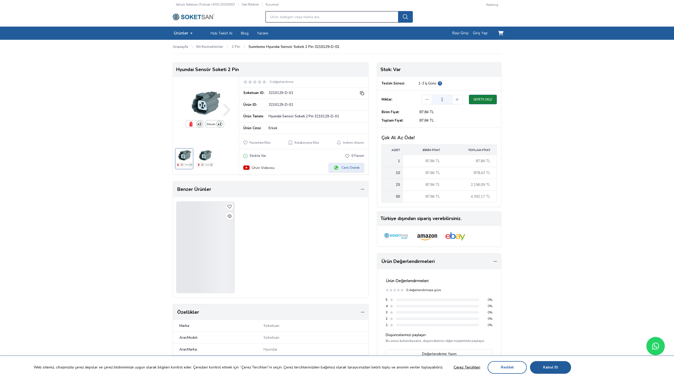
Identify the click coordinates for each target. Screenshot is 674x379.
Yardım (262, 33)
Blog (245, 33)
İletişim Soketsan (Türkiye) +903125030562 (205, 5)
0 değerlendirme (281, 82)
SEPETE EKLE (482, 99)
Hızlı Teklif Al (221, 33)
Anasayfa (180, 46)
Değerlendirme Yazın (439, 353)
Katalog (492, 5)
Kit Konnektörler (209, 46)
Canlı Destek (350, 168)
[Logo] (193, 18)
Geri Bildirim (250, 5)
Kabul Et (550, 367)
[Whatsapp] (655, 346)
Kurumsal (272, 5)
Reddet (507, 367)
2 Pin (236, 46)
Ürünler (181, 33)
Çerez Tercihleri (467, 367)
